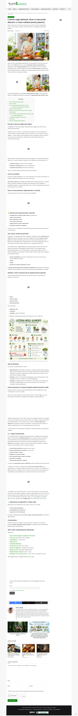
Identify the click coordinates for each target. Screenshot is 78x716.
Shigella (12, 549)
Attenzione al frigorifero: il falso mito (18, 117)
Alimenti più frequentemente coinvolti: (21, 107)
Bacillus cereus (13, 541)
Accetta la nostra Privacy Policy (17, 590)
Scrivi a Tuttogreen (43, 707)
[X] (16, 619)
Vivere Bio (62, 9)
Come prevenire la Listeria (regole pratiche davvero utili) (21, 113)
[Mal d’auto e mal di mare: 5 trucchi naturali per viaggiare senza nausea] (14, 648)
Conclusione (12, 118)
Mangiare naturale (46, 9)
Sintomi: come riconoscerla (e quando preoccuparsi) (20, 110)
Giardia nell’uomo (14, 545)
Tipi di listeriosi (12, 112)
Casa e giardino (35, 9)
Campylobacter (13, 539)
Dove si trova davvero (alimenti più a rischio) (18, 105)
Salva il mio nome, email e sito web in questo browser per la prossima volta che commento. (26, 691)
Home (9, 13)
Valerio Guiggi (11, 30)
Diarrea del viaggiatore (15, 547)
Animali (14, 9)
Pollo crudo (12, 537)
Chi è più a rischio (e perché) (15, 108)
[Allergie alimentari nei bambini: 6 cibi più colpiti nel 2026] (28, 648)
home (9, 9)
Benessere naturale (24, 9)
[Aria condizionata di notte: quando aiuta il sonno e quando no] (43, 648)
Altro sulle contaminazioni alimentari (17, 120)
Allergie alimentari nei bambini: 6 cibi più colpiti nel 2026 (28, 654)
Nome (9, 680)
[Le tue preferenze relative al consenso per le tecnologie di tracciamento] (76, 714)
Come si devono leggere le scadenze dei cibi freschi (22, 535)
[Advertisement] (17, 82)
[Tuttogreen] (17, 4)
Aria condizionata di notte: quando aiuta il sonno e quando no (42, 654)
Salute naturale (21, 13)
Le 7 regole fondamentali (17, 115)
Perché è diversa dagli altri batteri (16, 101)
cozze (44, 496)
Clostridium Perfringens (15, 543)
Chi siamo (37, 707)
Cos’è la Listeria (12, 103)
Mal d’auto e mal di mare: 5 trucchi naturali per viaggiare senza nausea (14, 654)
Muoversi (55, 9)
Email (11, 585)
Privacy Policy (24, 707)
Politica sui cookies (31, 707)
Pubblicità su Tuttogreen (51, 707)
